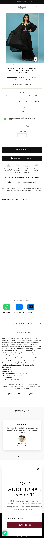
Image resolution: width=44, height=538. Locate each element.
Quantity (22, 131)
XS (7, 96)
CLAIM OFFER (25, 525)
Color (22, 107)
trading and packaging (22, 323)
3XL (6, 101)
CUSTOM (36, 101)
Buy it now (22, 150)
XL (30, 96)
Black (22, 111)
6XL (27, 101)
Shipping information (22, 319)
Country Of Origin (22, 328)
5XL (20, 101)
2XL (36, 96)
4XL (13, 101)
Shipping (19, 80)
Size (22, 92)
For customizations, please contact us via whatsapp (22, 118)
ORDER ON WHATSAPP (23, 158)
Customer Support (22, 332)
